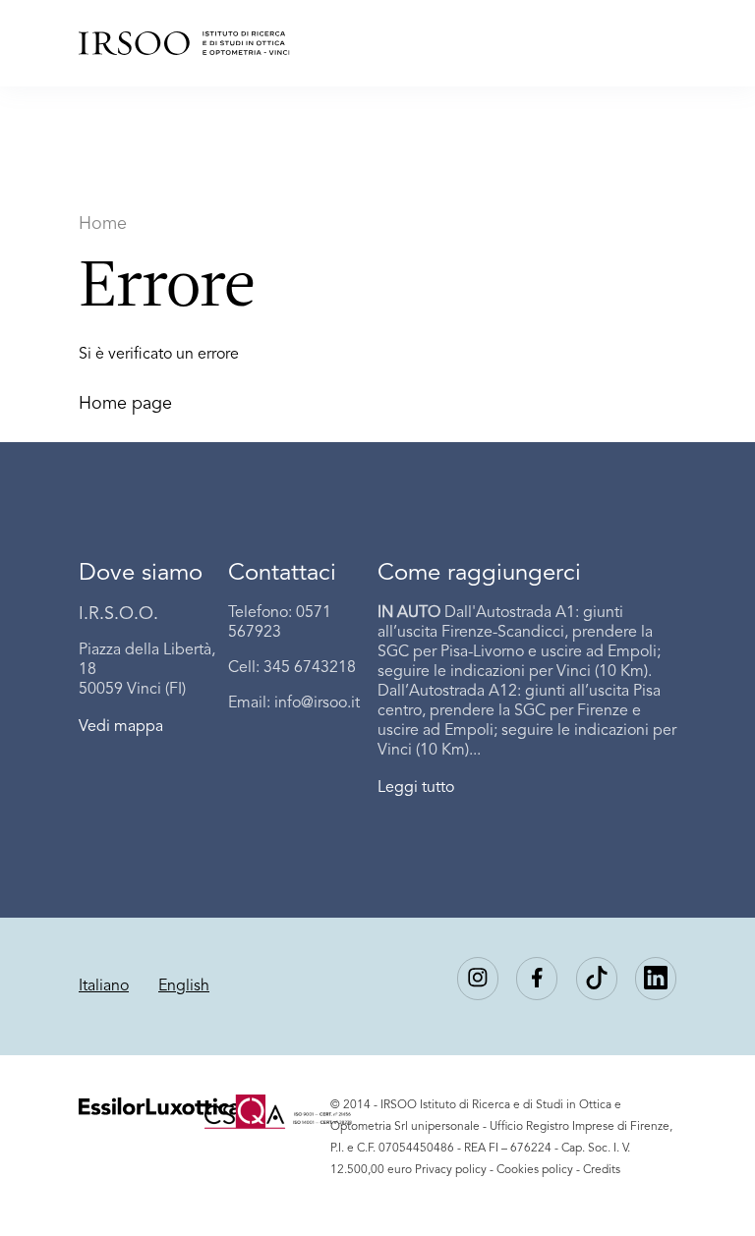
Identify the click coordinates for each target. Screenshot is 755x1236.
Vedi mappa (121, 727)
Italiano (104, 986)
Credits (601, 1170)
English (183, 986)
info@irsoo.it (317, 703)
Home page (125, 404)
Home (103, 224)
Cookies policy (534, 1170)
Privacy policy (451, 1170)
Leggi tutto (416, 788)
